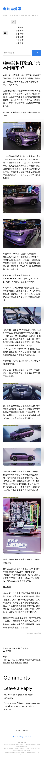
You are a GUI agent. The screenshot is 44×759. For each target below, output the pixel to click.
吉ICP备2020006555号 (22, 730)
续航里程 (18, 663)
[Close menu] (13, 22)
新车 (26, 648)
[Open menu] (5, 33)
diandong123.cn (22, 736)
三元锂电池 (20, 660)
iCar (9, 660)
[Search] (36, 53)
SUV (13, 660)
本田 (12, 663)
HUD (4, 660)
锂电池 (25, 663)
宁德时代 (28, 660)
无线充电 (6, 663)
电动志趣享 (12, 9)
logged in (20, 694)
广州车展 (36, 660)
